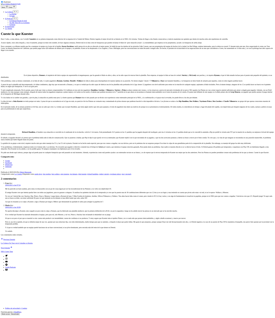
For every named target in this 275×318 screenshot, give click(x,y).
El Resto (12, 25)
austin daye (38, 174)
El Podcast (8, 19)
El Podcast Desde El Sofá (18, 21)
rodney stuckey (104, 174)
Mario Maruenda (25, 172)
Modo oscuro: (6, 314)
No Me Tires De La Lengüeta (19, 23)
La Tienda (8, 28)
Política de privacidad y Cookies (16, 308)
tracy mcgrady (126, 174)
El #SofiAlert (9, 27)
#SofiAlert (7, 2)
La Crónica (9, 12)
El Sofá (12, 16)
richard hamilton (92, 174)
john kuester (82, 174)
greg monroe (64, 174)
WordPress (17, 312)
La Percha (12, 14)
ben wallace (56, 174)
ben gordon (47, 174)
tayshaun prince (115, 174)
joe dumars (73, 174)
